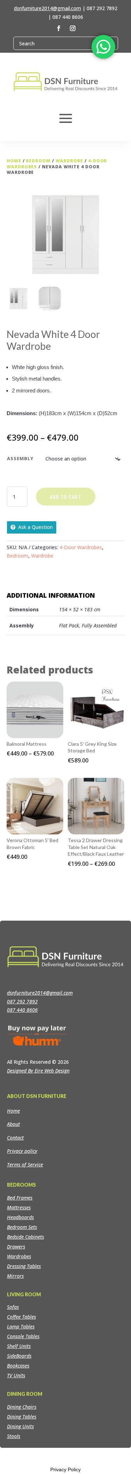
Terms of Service (25, 1164)
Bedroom (38, 161)
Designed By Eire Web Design (38, 1070)
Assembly (20, 458)
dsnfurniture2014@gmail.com (47, 8)
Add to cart (65, 496)
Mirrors (15, 1276)
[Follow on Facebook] (58, 28)
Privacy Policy (65, 1469)
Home (14, 161)
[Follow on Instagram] (72, 28)
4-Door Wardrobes (80, 547)
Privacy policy (22, 1151)
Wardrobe (69, 161)
